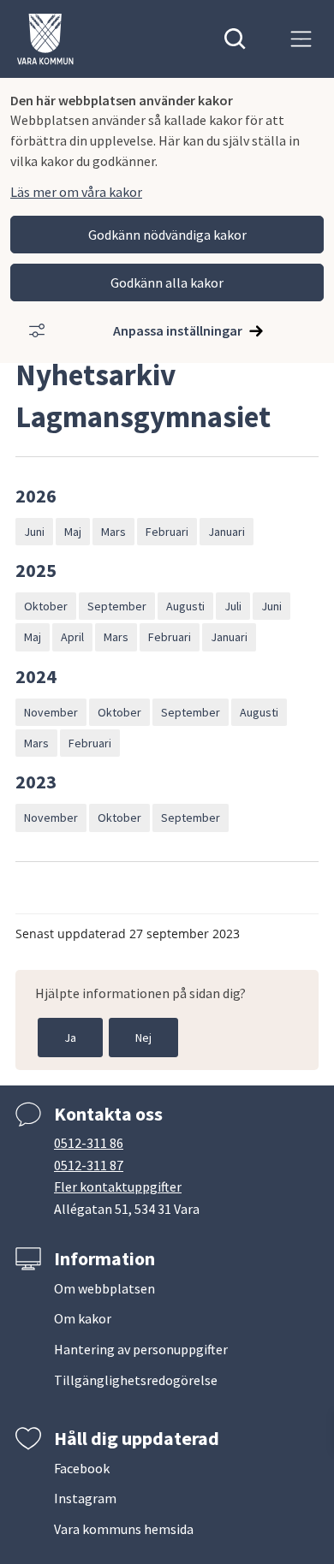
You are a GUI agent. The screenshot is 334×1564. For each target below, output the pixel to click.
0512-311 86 (88, 1142)
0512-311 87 (88, 1165)
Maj (72, 531)
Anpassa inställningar (177, 330)
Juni (34, 531)
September (116, 606)
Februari (167, 531)
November (51, 712)
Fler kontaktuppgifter (118, 1186)
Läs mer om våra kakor (76, 191)
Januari (226, 531)
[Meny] (301, 39)
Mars (113, 531)
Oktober (46, 606)
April (72, 637)
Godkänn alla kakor (167, 282)
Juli (233, 606)
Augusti (185, 606)
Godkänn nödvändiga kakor (167, 234)
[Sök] (235, 39)
